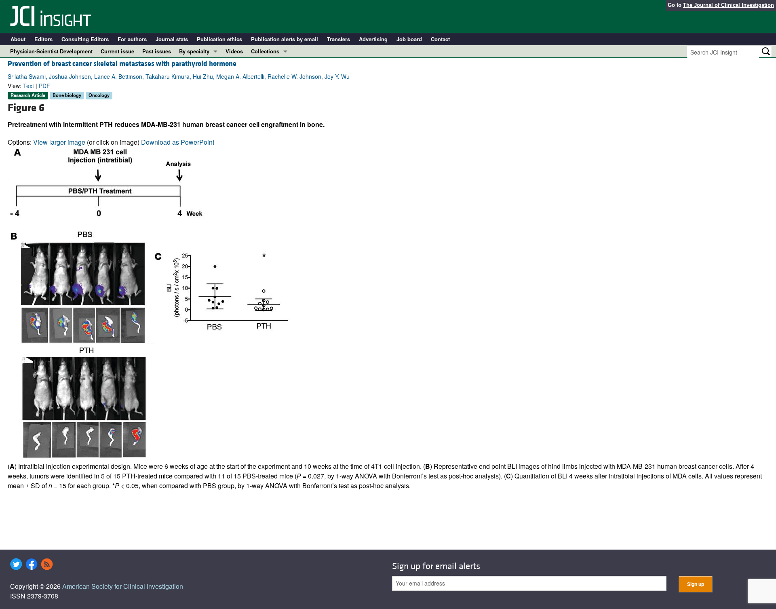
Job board (409, 39)
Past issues (156, 51)
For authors (132, 39)
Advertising (373, 39)
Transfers (338, 39)
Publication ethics (219, 39)
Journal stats (172, 39)
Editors (43, 39)
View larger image (59, 142)
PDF (44, 86)
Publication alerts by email (284, 39)
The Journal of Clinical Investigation (728, 5)
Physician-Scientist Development (51, 51)
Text (28, 86)
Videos (234, 51)
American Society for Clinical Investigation (122, 586)
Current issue (117, 51)
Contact (440, 39)
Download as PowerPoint (177, 142)
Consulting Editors (85, 39)
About (18, 39)
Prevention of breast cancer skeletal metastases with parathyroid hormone (122, 63)
